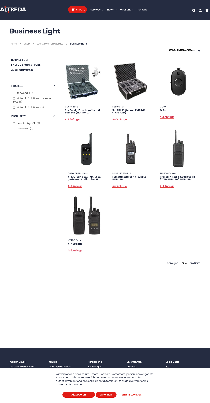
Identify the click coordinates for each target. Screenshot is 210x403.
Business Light (21, 60)
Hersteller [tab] (17, 86)
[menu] (108, 9)
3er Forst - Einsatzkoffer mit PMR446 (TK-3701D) (82, 111)
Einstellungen (132, 394)
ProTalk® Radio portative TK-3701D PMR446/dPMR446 (178, 178)
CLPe (163, 110)
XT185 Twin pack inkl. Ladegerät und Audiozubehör (85, 178)
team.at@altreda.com (60, 367)
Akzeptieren (78, 394)
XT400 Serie (75, 244)
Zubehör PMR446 (22, 70)
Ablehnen (106, 394)
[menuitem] (77, 9)
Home (14, 44)
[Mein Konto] (200, 11)
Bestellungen (94, 367)
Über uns (131, 367)
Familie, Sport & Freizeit (27, 65)
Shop (27, 44)
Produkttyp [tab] (18, 116)
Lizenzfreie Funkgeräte (50, 44)
